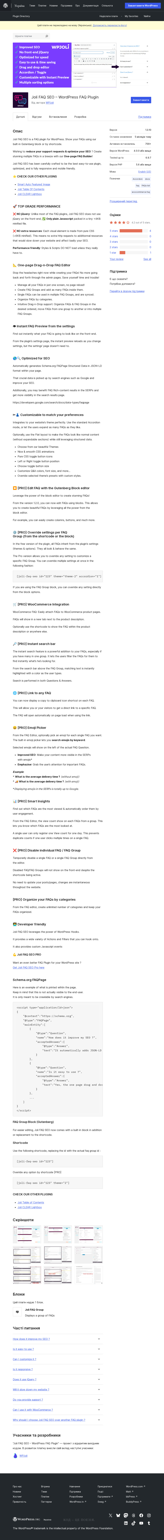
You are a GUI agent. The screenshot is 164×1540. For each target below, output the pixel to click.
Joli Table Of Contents (31, 189)
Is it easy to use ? (23, 1349)
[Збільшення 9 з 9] (98, 1270)
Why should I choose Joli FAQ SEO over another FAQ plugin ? (49, 1419)
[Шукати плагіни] (47, 36)
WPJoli (50, 102)
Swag (102, 1501)
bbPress (132, 1496)
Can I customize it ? (24, 1359)
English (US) (144, 171)
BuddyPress (134, 1501)
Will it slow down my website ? (31, 1389)
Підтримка (144, 116)
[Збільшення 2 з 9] (67, 1229)
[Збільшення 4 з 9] (36, 1250)
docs (147, 179)
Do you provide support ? (28, 1399)
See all (147, 259)
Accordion (138, 179)
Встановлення (58, 116)
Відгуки (36, 116)
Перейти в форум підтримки (127, 291)
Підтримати (105, 1496)
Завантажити (141, 100)
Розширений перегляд (123, 201)
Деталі (20, 116)
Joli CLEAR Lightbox (30, 194)
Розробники (76, 1496)
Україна (47, 1519)
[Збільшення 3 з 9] (98, 1229)
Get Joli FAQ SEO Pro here (28, 967)
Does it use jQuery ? (24, 1379)
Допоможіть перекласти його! (110, 25)
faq (137, 185)
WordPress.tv (78, 1501)
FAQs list (146, 185)
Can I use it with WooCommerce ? (33, 1409)
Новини (17, 1491)
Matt (130, 1491)
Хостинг (17, 1496)
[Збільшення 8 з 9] (67, 1270)
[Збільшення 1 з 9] (36, 1229)
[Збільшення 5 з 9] (67, 1250)
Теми (44, 1491)
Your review (116, 259)
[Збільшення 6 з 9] (98, 1250)
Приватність (19, 1501)
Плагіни (45, 1496)
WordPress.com (135, 1486)
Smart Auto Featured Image (34, 184)
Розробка (80, 116)
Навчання (75, 1486)
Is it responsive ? (23, 1369)
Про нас (17, 1486)
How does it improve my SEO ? (31, 1339)
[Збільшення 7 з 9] (36, 1270)
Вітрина (45, 1486)
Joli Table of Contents (31, 1202)
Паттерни (46, 1501)
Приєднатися (105, 1486)
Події (100, 1491)
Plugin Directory (21, 16)
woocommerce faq (141, 192)
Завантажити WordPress (143, 5)
